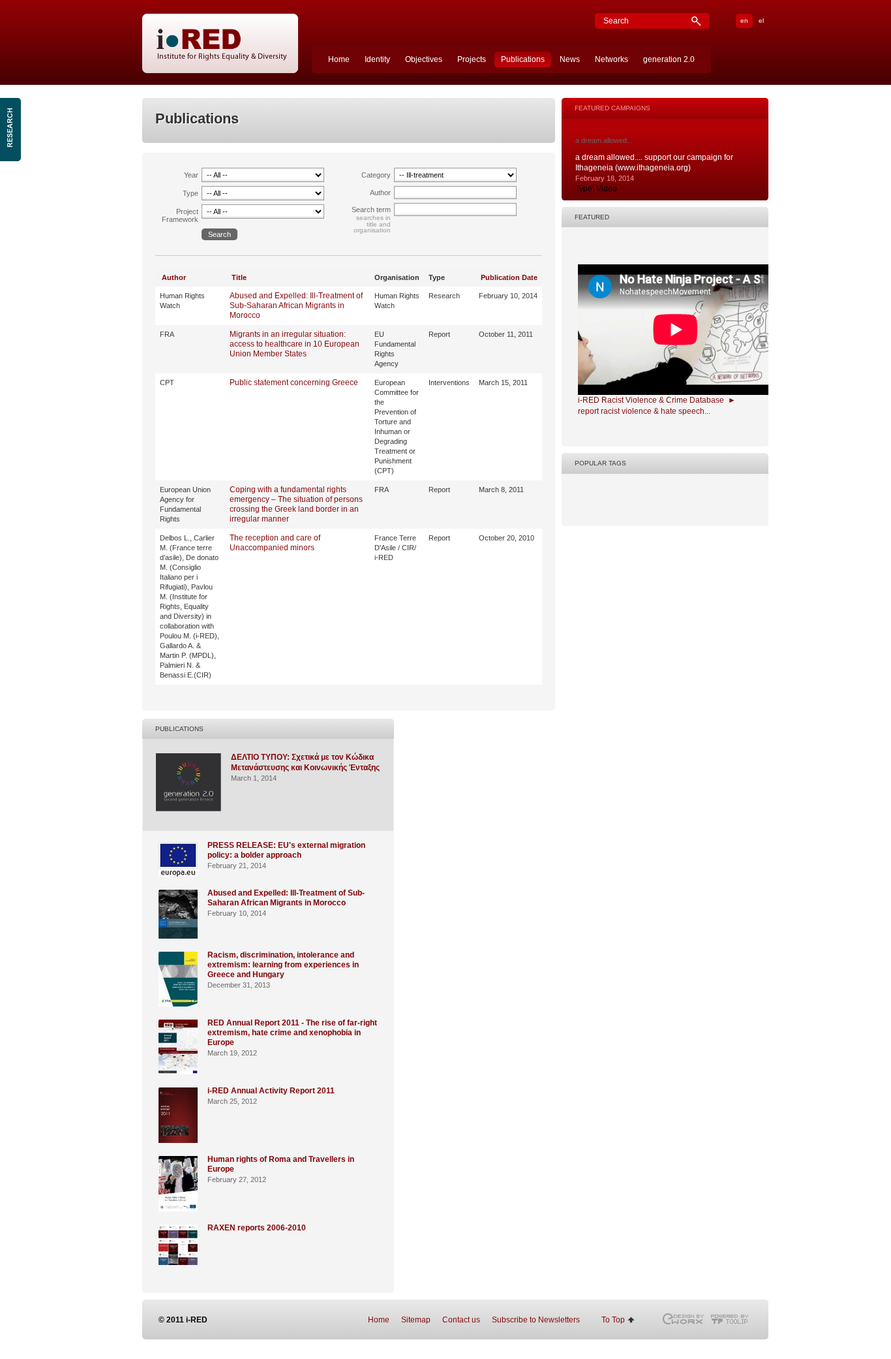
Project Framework (180, 215)
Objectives (423, 59)
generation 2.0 (669, 59)
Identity (377, 59)
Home (339, 59)
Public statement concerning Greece (294, 382)
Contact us (461, 1319)
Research (11, 129)
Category (376, 175)
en (744, 20)
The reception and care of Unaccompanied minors (275, 542)
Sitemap (415, 1319)
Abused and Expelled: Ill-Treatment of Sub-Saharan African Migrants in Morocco (296, 305)
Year (191, 175)
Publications (523, 59)
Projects (471, 59)
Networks (611, 59)
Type (190, 193)
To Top (613, 1319)
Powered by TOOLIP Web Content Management (732, 1319)
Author (380, 192)
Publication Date (509, 277)
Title (239, 277)
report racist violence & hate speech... (644, 411)
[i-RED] (220, 44)
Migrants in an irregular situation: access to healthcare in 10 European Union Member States (294, 344)
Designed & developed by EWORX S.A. (682, 1319)
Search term (371, 209)
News (570, 59)
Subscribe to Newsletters (536, 1319)
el (761, 20)
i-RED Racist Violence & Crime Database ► (657, 400)
